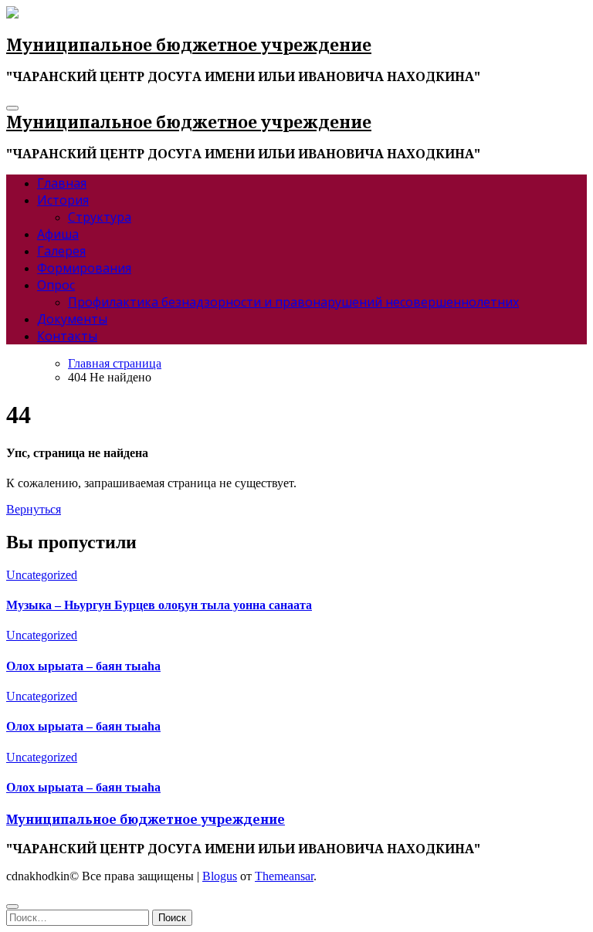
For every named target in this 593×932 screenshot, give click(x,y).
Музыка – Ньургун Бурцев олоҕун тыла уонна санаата (159, 605)
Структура (99, 216)
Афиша (58, 233)
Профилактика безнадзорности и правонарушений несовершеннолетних (293, 301)
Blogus (219, 876)
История (63, 199)
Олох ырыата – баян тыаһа (83, 666)
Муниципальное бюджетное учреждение (188, 45)
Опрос (56, 284)
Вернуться (33, 509)
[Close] (12, 906)
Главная (61, 183)
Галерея (61, 250)
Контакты (67, 335)
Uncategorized (41, 574)
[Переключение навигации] (12, 108)
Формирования (84, 267)
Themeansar (284, 876)
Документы (72, 318)
